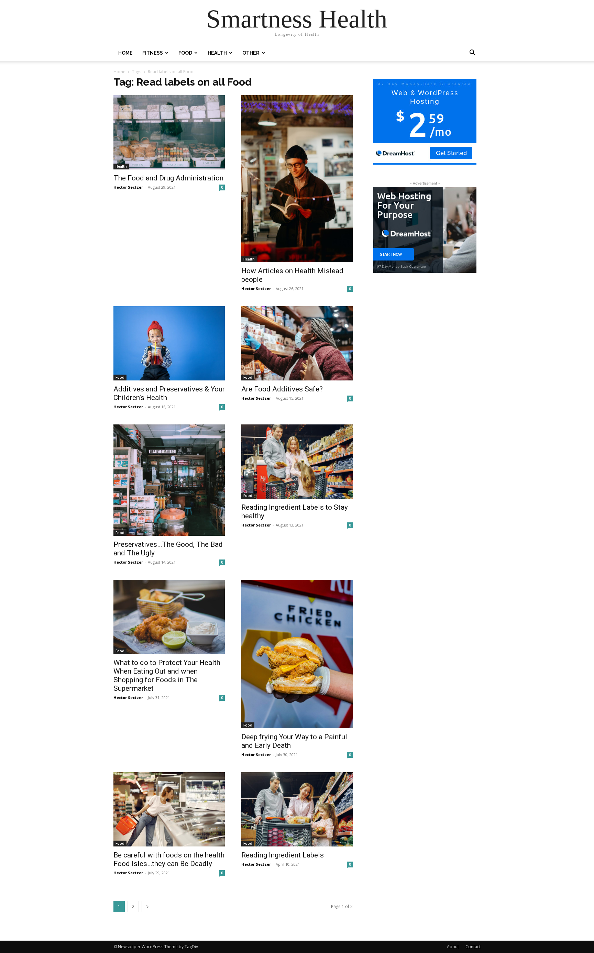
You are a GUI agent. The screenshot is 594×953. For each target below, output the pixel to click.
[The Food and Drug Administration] (169, 132)
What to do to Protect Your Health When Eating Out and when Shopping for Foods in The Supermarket (166, 675)
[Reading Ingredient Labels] (297, 809)
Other (251, 53)
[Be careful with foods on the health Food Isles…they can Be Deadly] (169, 809)
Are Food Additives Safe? (282, 389)
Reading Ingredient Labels (282, 855)
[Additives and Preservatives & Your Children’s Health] (169, 343)
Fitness (152, 53)
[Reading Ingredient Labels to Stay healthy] (297, 461)
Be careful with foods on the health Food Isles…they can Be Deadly (168, 859)
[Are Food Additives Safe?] (297, 343)
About (453, 947)
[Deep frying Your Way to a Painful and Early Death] (297, 654)
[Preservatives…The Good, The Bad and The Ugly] (169, 480)
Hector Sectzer (128, 187)
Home (125, 53)
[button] (472, 53)
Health (217, 53)
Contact (473, 947)
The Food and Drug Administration (168, 178)
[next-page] (147, 906)
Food (185, 53)
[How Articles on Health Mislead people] (297, 178)
